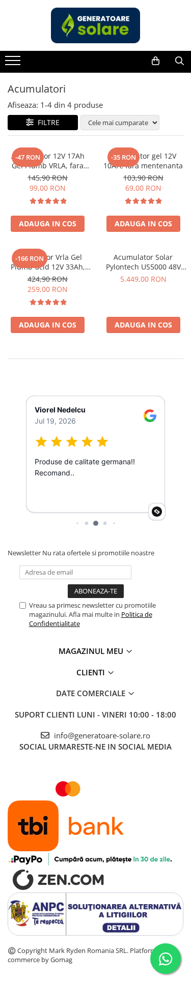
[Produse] (14, 63)
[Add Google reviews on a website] (157, 511)
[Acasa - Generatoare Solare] (96, 25)
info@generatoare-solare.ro (101, 735)
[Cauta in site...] (179, 61)
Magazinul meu (92, 651)
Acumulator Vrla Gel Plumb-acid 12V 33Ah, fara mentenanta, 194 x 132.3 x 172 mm (48, 262)
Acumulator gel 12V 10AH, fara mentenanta (143, 160)
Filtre (47, 122)
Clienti (91, 672)
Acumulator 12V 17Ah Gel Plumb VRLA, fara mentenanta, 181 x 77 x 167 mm (48, 160)
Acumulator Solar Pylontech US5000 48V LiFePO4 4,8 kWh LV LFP (143, 262)
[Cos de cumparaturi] (156, 61)
